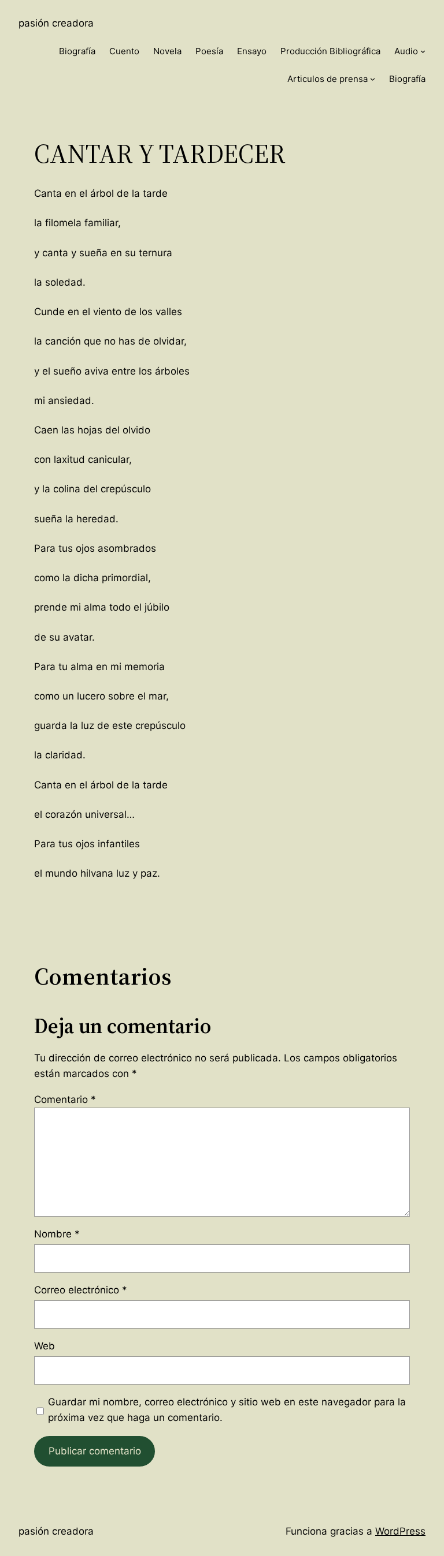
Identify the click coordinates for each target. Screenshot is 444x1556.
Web (44, 1346)
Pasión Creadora (56, 23)
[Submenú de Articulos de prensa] (372, 78)
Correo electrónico (80, 1290)
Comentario (65, 1099)
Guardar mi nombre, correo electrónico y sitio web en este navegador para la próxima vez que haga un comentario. (227, 1409)
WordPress (400, 1531)
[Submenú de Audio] (423, 51)
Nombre (57, 1234)
